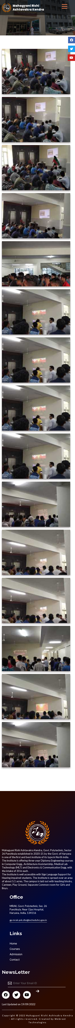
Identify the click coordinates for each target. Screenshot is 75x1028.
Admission (16, 954)
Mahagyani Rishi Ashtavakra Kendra (28, 7)
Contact (15, 959)
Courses (15, 948)
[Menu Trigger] (64, 6)
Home (13, 943)
